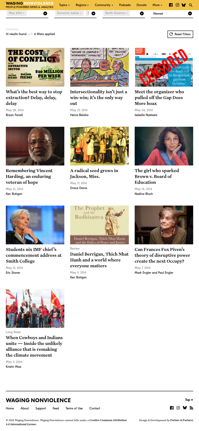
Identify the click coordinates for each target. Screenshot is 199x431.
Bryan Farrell (14, 115)
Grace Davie (78, 188)
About (25, 408)
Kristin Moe (13, 367)
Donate (142, 5)
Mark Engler (143, 272)
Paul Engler (165, 272)
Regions (81, 5)
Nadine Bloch (144, 194)
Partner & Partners (181, 420)
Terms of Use (74, 408)
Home (10, 408)
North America (116, 13)
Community (102, 5)
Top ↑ (189, 400)
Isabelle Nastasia (146, 115)
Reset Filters (182, 34)
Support (41, 408)
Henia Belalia (79, 115)
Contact (94, 408)
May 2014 (17, 13)
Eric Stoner (13, 272)
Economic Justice (69, 13)
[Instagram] (177, 5)
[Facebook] (171, 5)
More (156, 5)
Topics (63, 5)
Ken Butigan (14, 194)
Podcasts (125, 5)
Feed (56, 408)
